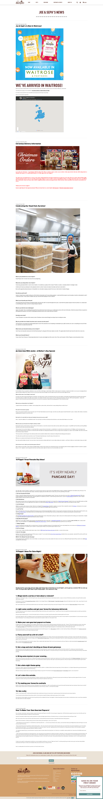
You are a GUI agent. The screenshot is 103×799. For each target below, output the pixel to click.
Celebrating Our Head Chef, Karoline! (30, 206)
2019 (50, 16)
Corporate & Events (57, 1)
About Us (70, 1)
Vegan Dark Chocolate (59, 601)
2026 (36, 16)
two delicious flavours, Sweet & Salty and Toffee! (40, 90)
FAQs (54, 774)
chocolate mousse (80, 641)
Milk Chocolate (51, 601)
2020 (48, 16)
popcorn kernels (28, 625)
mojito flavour (65, 670)
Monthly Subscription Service (66, 188)
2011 (66, 16)
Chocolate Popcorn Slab (30, 601)
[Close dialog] (102, 777)
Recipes (54, 772)
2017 (54, 16)
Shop (29, 1)
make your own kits (82, 628)
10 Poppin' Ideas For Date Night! (28, 551)
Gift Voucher (55, 188)
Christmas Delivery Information (28, 144)
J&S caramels (53, 628)
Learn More (69, 797)
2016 (56, 16)
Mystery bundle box (76, 658)
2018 (52, 16)
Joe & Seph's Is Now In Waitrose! (29, 26)
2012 (64, 16)
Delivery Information (57, 773)
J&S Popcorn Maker (21, 626)
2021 (46, 16)
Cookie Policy (71, 794)
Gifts (37, 1)
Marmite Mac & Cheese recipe (43, 638)
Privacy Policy (76, 794)
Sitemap (54, 780)
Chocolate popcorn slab (27, 642)
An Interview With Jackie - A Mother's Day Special (35, 351)
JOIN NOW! (90, 794)
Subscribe (46, 1)
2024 (40, 16)
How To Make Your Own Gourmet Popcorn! (32, 710)
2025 (38, 16)
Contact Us (55, 781)
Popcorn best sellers (73, 604)
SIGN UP (51, 760)
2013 (62, 16)
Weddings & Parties (57, 771)
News (54, 777)
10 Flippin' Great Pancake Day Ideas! (30, 460)
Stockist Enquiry (56, 776)
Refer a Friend (55, 778)
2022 (44, 16)
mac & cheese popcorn (58, 670)
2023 (42, 16)
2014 (60, 16)
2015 (58, 16)
